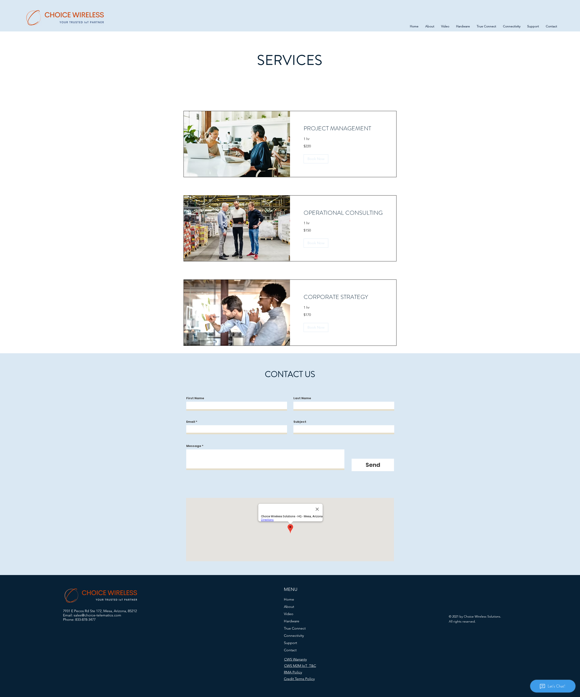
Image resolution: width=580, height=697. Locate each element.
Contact (290, 650)
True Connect (295, 628)
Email (190, 421)
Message (193, 445)
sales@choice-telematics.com (97, 615)
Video (288, 614)
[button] (316, 158)
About (289, 606)
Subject (299, 421)
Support (290, 643)
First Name (195, 398)
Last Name (302, 398)
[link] (343, 129)
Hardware (291, 621)
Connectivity (294, 635)
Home (289, 599)
